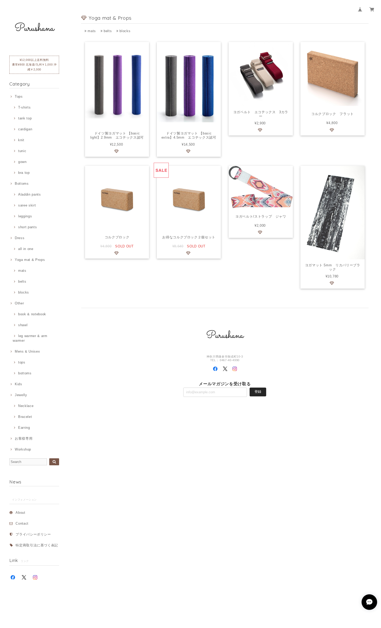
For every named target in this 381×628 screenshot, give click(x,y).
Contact (22, 523)
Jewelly (21, 395)
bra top (24, 173)
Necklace (25, 406)
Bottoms (22, 183)
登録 (258, 392)
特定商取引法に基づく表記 (37, 545)
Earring (24, 428)
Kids (18, 384)
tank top (25, 118)
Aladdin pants (29, 194)
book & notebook (32, 314)
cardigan (25, 129)
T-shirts (24, 107)
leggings (25, 216)
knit (21, 140)
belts (22, 281)
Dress (19, 238)
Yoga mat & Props (30, 260)
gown (22, 162)
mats (22, 271)
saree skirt (27, 205)
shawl (22, 325)
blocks (23, 292)
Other (19, 303)
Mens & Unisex (27, 351)
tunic (22, 151)
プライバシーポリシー (33, 534)
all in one (25, 249)
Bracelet (25, 417)
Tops (19, 96)
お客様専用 (23, 438)
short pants (27, 227)
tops (21, 362)
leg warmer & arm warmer (30, 338)
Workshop (23, 449)
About (20, 513)
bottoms (24, 373)
